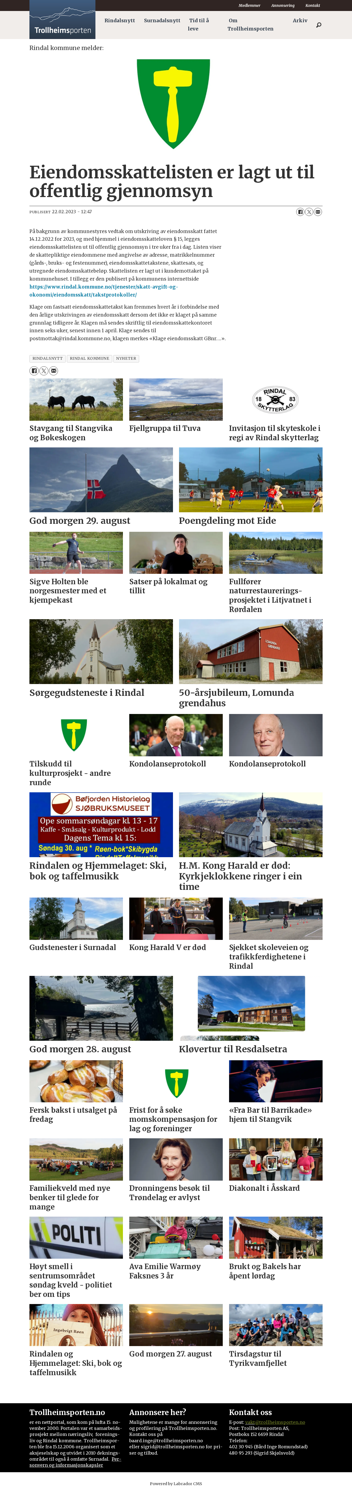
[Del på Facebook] (300, 212)
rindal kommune (89, 358)
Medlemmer (249, 5)
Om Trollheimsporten (250, 25)
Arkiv (300, 21)
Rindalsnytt (120, 21)
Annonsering (283, 5)
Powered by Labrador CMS (176, 1483)
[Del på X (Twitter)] (309, 212)
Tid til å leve (198, 25)
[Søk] (319, 25)
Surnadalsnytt (162, 21)
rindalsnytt (47, 358)
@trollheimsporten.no (280, 1422)
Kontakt (313, 5)
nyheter (126, 358)
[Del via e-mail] (318, 212)
